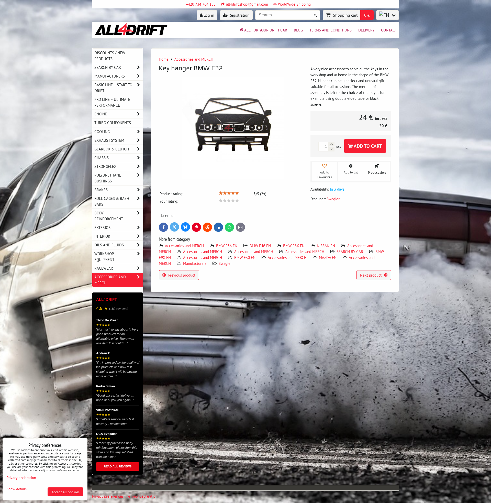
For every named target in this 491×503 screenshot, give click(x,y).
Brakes (101, 189)
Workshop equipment (104, 256)
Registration (239, 15)
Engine (100, 113)
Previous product (181, 275)
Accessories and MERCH (184, 245)
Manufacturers (194, 263)
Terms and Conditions (330, 29)
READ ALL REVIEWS (117, 466)
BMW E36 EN (226, 245)
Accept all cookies (66, 491)
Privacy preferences (108, 496)
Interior (102, 236)
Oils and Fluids (109, 244)
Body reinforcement (108, 215)
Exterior (102, 227)
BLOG (298, 29)
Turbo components (112, 122)
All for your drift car (265, 29)
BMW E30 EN (244, 257)
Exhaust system (109, 140)
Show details (17, 489)
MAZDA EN (328, 257)
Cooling (102, 131)
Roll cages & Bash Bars (111, 201)
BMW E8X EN (294, 245)
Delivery (366, 29)
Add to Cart (367, 146)
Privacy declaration (142, 496)
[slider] (229, 193)
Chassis (101, 157)
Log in (208, 15)
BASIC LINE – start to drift (113, 87)
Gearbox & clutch (111, 148)
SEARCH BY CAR (350, 251)
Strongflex (105, 166)
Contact (389, 29)
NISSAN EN (326, 245)
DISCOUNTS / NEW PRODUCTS (109, 55)
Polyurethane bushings (107, 177)
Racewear (103, 268)
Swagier (225, 263)
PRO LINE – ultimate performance (112, 102)
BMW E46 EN (260, 245)
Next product (371, 275)
